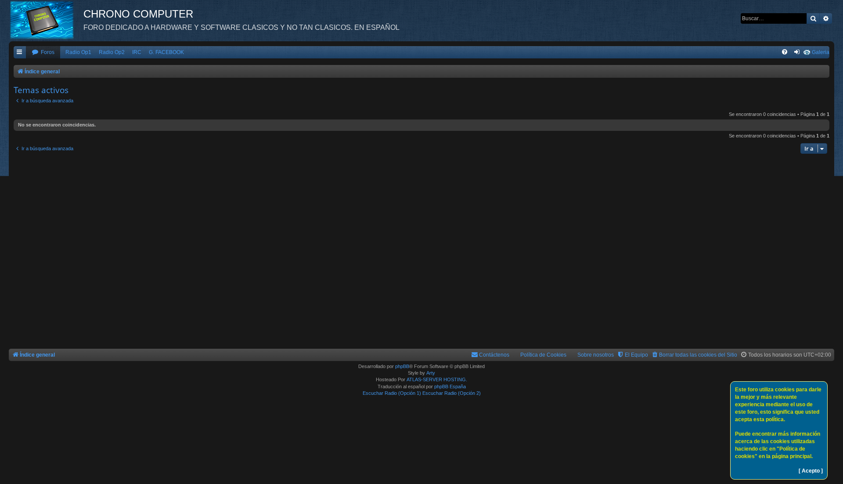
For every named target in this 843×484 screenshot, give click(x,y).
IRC (136, 52)
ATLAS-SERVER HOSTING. (437, 379)
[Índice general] (46, 20)
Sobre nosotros (595, 355)
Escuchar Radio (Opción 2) (451, 393)
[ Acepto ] (811, 471)
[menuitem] (43, 52)
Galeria (820, 52)
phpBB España (450, 386)
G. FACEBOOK (166, 52)
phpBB (402, 366)
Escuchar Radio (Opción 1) (392, 393)
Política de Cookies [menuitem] (543, 355)
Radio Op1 (78, 52)
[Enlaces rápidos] (20, 52)
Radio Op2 (112, 52)
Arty (430, 373)
